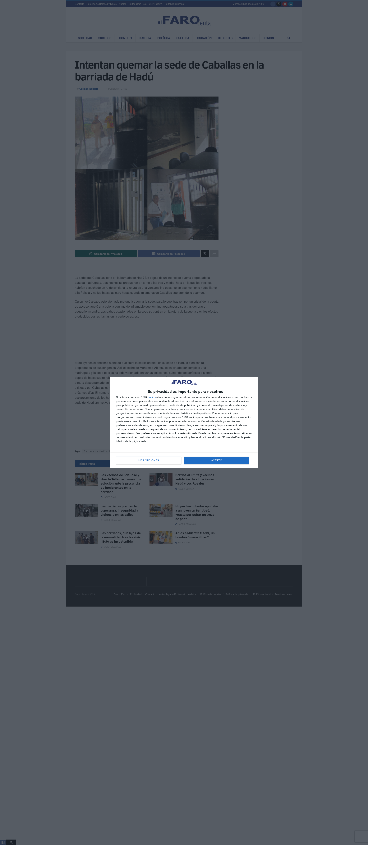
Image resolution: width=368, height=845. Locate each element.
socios (152, 397)
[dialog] (184, 422)
